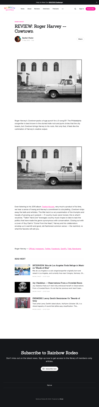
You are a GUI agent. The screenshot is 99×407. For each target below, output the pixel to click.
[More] (62, 8)
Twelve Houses (48, 207)
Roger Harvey (19, 21)
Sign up (49, 385)
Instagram (39, 249)
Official (32, 249)
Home (22, 9)
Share (80, 39)
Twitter (47, 249)
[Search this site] (75, 8)
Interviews (46, 9)
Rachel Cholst (27, 38)
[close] (96, 2)
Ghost (61, 399)
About (29, 9)
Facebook (55, 249)
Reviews (37, 9)
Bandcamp (76, 249)
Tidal (69, 249)
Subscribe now (51, 369)
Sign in (81, 9)
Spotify (63, 249)
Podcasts (56, 9)
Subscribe (90, 9)
